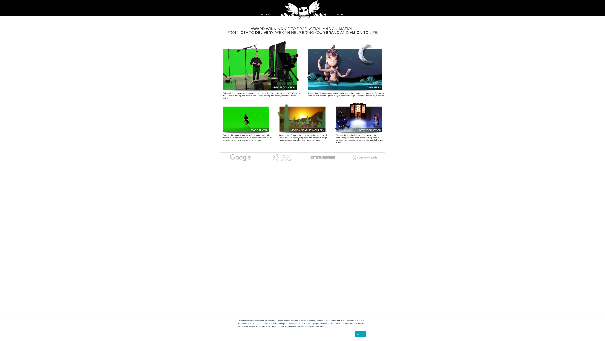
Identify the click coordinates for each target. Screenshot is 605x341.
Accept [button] (360, 333)
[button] (265, 8)
